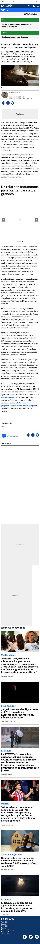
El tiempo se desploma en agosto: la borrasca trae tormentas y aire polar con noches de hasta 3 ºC (17, 906)
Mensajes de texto (29, 2)
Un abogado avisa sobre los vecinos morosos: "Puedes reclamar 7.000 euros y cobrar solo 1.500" (19, 862)
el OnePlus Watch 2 (9, 397)
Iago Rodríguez (6, 774)
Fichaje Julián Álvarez (11, 2)
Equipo (3, 924)
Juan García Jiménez (8, 721)
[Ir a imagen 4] (22, 241)
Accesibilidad (5, 932)
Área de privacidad (7, 930)
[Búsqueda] (29, 5)
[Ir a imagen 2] (19, 241)
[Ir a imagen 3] (20, 241)
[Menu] (38, 6)
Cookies (3, 928)
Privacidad (4, 926)
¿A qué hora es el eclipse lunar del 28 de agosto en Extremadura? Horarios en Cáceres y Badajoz (19, 713)
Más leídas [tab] (6, 443)
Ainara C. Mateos (7, 676)
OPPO (4, 9)
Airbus (21, 2)
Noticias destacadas (13, 627)
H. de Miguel (5, 914)
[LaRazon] (8, 5)
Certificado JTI (6, 934)
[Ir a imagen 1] (17, 241)
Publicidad (4, 922)
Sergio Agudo (13, 92)
